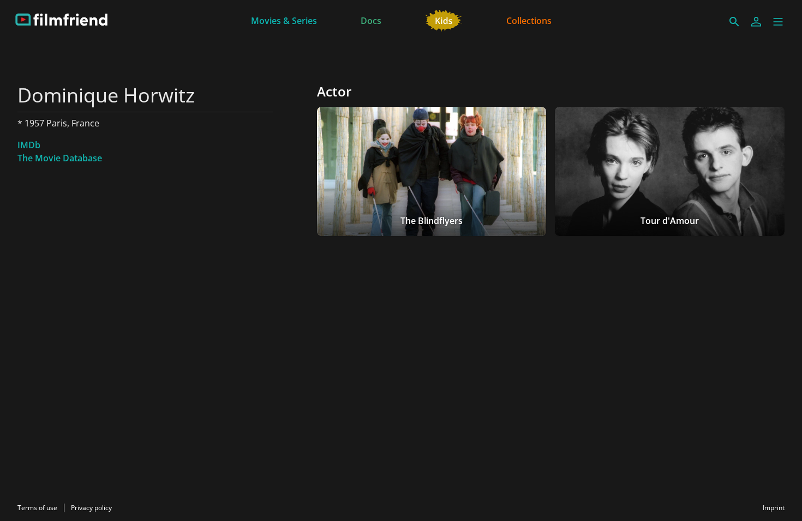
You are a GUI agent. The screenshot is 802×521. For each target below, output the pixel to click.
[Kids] (444, 19)
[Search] (734, 22)
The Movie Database (59, 158)
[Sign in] (756, 22)
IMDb (28, 145)
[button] (778, 22)
